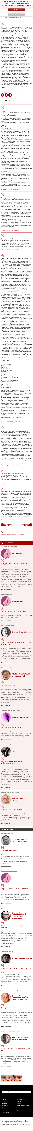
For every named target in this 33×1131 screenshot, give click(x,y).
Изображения (20, 1107)
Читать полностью (6, 866)
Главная (4, 1099)
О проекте (4, 1110)
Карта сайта (20, 1110)
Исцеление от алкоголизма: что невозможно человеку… (12, 763)
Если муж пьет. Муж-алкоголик (10, 668)
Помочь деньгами (21, 1099)
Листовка (19, 1103)
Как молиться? (5, 1105)
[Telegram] (10, 95)
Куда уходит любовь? (7, 951)
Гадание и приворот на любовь (10, 710)
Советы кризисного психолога (10, 1031)
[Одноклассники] (6, 95)
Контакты (4, 1101)
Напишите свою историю (11, 17)
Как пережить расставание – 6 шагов (14, 1008)
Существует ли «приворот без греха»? (14, 727)
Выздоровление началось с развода (14, 564)
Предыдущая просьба (8, 524)
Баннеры (4, 1109)
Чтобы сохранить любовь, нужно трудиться (16, 968)
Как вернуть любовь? (7, 594)
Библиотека (4, 1103)
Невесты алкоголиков (8, 685)
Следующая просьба (25, 524)
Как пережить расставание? (9, 990)
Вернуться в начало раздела (9, 532)
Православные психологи (23, 1105)
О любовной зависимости (10, 850)
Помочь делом (5, 1112)
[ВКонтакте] (2, 95)
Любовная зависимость (8, 833)
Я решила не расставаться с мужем (13, 611)
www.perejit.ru (6, 1125)
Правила (4, 1107)
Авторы (19, 1101)
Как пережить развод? (7, 625)
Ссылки (19, 1109)
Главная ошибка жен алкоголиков (13, 809)
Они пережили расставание (9, 871)
